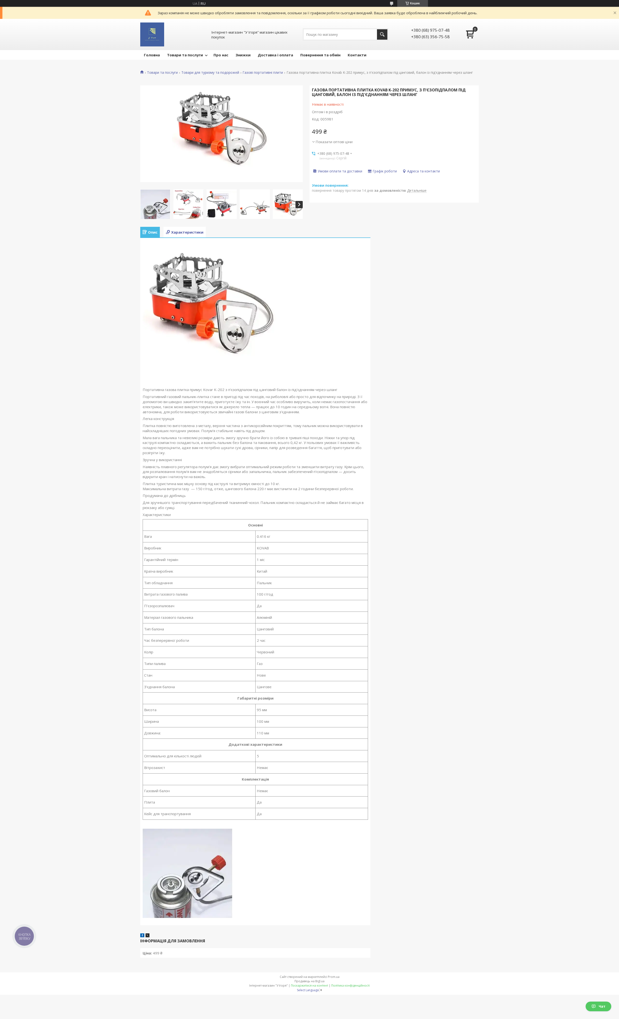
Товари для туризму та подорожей (210, 72)
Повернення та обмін (320, 54)
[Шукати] (382, 34)
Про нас (221, 54)
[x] (147, 935)
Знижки (243, 54)
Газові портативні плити (263, 72)
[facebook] (142, 935)
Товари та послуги (185, 54)
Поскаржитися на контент (309, 985)
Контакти (357, 54)
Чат (602, 1006)
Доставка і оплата (275, 54)
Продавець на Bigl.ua (309, 981)
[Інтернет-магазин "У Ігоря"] (152, 34)
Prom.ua (333, 977)
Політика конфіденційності (350, 985)
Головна (152, 54)
